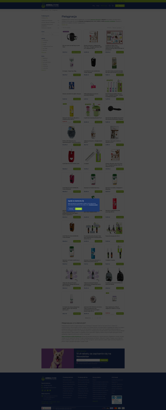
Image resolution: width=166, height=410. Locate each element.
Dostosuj (71, 208)
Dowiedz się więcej (93, 204)
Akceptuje (78, 208)
